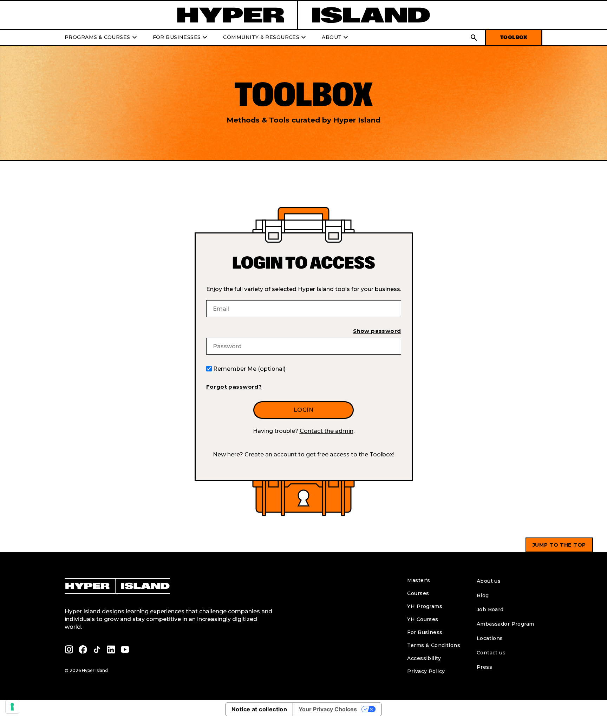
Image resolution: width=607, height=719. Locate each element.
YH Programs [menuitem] (424, 606)
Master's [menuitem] (418, 580)
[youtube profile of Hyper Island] (125, 649)
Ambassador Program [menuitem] (505, 624)
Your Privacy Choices (328, 709)
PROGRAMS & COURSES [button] (102, 37)
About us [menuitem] (489, 581)
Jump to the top (559, 545)
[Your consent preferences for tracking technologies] (12, 706)
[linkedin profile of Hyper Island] (111, 649)
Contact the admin (326, 431)
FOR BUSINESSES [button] (181, 37)
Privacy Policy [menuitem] (426, 671)
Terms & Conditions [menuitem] (433, 645)
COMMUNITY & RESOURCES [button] (265, 37)
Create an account (270, 454)
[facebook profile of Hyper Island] (83, 649)
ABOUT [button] (336, 37)
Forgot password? (234, 386)
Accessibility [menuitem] (423, 658)
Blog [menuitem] (483, 595)
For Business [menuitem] (424, 632)
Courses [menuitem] (418, 593)
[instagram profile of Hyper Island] (69, 649)
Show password (377, 331)
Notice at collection (259, 709)
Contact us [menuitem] (491, 652)
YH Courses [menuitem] (422, 619)
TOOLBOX (513, 37)
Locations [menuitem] (490, 638)
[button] (474, 37)
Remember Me (249, 368)
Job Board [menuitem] (490, 609)
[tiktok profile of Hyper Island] (97, 649)
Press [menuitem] (484, 667)
